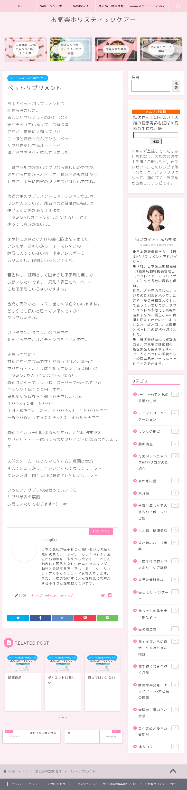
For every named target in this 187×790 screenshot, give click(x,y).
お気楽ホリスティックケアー (93, 19)
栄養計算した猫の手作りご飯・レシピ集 (157, 511)
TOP (21, 6)
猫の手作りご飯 (51, 6)
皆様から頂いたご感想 (157, 712)
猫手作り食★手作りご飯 (157, 669)
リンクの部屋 (157, 431)
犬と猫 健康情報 (111, 6)
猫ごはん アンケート (157, 595)
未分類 (157, 493)
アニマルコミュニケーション (157, 416)
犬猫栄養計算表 (157, 579)
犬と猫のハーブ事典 (157, 545)
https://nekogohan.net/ (51, 595)
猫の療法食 (81, 6)
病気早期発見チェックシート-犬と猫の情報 (157, 691)
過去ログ (158, 746)
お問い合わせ (56, 784)
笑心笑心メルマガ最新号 (157, 731)
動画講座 (157, 444)
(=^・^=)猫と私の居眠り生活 (28, 78)
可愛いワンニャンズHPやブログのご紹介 (157, 462)
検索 (135, 77)
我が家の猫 (157, 481)
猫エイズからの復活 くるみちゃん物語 (157, 647)
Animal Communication (148, 6)
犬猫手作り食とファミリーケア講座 (157, 564)
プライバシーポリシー (25, 784)
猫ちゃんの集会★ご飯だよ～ (157, 613)
